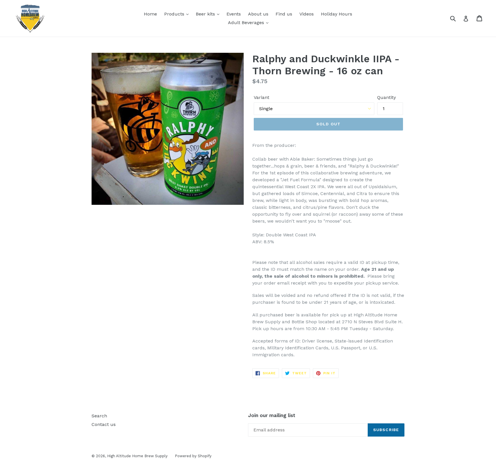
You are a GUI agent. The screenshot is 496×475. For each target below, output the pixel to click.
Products (175, 14)
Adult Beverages (247, 22)
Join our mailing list (271, 415)
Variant (261, 97)
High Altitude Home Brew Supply (137, 456)
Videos (306, 14)
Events (233, 14)
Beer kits (206, 14)
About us (258, 14)
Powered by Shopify (193, 456)
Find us (284, 14)
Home (150, 14)
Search (99, 415)
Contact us (104, 424)
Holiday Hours (336, 14)
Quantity (386, 97)
